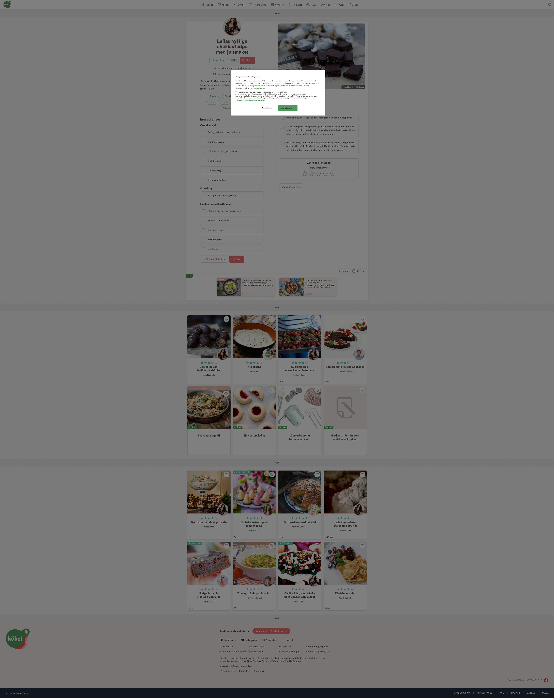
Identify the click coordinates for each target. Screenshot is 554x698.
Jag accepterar (287, 108)
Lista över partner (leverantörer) (250, 100)
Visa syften (267, 108)
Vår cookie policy (257, 88)
